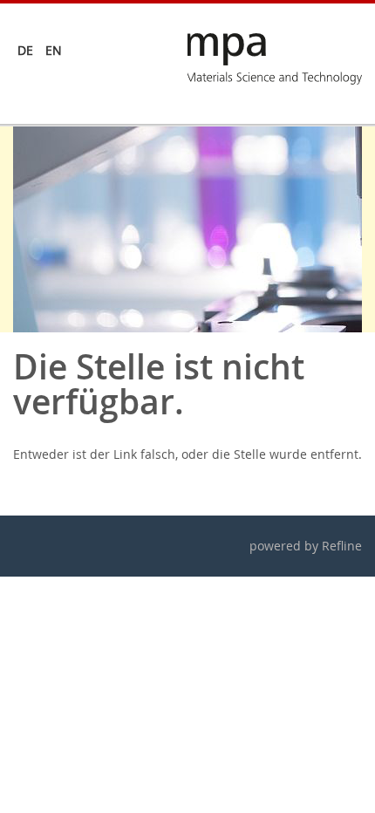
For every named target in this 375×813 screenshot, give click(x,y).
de (25, 50)
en (53, 50)
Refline (342, 545)
